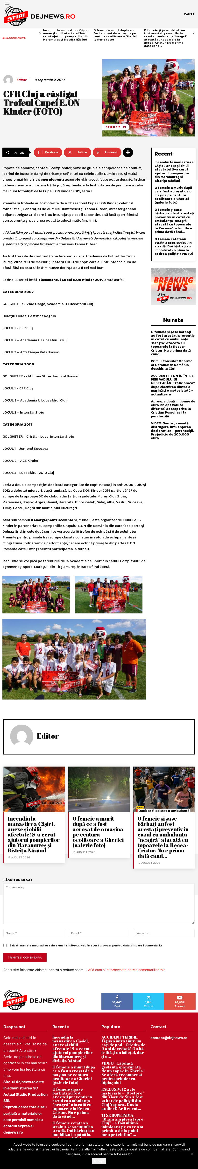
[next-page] (194, 33)
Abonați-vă (180, 994)
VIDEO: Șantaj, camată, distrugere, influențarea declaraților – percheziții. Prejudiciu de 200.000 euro (172, 431)
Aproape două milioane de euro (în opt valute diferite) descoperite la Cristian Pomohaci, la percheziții (173, 409)
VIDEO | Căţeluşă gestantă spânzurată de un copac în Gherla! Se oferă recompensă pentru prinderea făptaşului (123, 1072)
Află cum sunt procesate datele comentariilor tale (126, 970)
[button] (189, 14)
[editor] (8, 80)
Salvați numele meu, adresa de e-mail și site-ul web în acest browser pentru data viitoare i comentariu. (86, 945)
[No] (192, 1153)
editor (21, 80)
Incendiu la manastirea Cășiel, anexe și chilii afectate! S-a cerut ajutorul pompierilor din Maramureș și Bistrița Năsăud (66, 35)
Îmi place (117, 994)
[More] (128, 152)
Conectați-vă (148, 994)
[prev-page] (40, 33)
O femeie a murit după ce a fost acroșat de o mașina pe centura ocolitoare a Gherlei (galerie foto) (115, 35)
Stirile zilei (116, 127)
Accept (99, 1161)
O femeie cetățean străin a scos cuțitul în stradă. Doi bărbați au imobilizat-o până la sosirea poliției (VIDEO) (174, 247)
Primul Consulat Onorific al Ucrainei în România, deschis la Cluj (171, 365)
